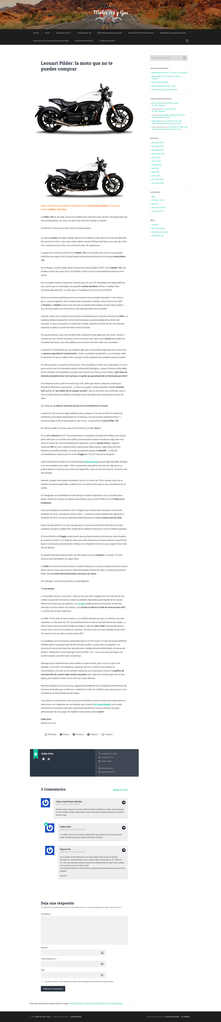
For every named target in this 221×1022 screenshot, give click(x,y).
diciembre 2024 (158, 150)
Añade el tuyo (120, 790)
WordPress (76, 1017)
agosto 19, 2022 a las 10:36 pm (68, 804)
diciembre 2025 (158, 143)
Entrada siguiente (108, 772)
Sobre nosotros (107, 41)
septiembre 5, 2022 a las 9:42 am (72, 829)
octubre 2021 (157, 165)
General (155, 204)
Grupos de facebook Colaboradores (51, 41)
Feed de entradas (158, 228)
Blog (47, 33)
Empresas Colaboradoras (173, 33)
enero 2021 (156, 176)
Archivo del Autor (43, 759)
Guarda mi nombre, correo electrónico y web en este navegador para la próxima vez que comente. (79, 982)
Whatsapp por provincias (141, 33)
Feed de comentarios (160, 232)
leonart (104, 761)
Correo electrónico (49, 959)
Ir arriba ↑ (186, 1017)
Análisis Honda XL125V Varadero (164, 90)
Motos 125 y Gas (110, 12)
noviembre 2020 (158, 183)
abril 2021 (155, 172)
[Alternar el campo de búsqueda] (187, 41)
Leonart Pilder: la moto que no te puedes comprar (77, 66)
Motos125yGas (157, 103)
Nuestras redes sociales (109, 33)
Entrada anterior (107, 768)
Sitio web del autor (49, 759)
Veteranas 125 (84, 33)
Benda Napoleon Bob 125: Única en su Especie (170, 73)
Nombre (45, 948)
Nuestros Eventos (84, 41)
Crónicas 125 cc (63, 33)
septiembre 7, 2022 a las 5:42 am (72, 852)
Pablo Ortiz (65, 826)
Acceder (155, 225)
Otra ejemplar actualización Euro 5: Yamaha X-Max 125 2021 (168, 116)
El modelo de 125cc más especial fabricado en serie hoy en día (167, 122)
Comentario (46, 914)
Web (42, 970)
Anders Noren (172, 1017)
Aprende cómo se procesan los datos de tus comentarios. (96, 1003)
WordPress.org (157, 236)
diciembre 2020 (158, 179)
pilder (110, 761)
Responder (124, 802)
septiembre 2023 (158, 154)
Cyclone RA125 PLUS (160, 82)
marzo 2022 (156, 161)
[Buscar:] (169, 58)
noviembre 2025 (158, 146)
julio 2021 (155, 168)
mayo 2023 (156, 157)
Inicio (36, 33)
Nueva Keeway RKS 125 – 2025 (164, 86)
